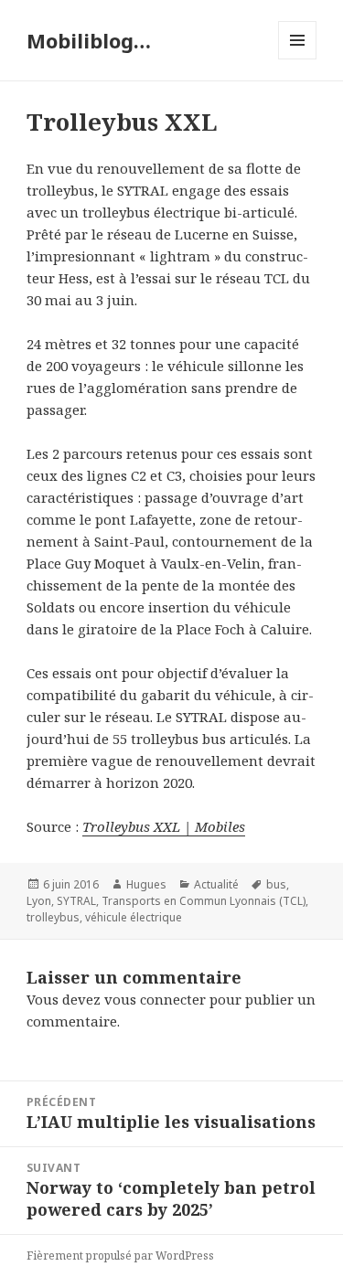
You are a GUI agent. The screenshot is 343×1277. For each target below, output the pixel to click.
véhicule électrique (133, 917)
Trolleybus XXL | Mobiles (163, 826)
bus (276, 884)
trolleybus (53, 917)
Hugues (146, 884)
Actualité (216, 884)
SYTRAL (76, 901)
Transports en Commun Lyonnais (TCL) (203, 901)
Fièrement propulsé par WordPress (120, 1255)
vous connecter (155, 999)
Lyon (39, 901)
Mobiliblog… (89, 40)
